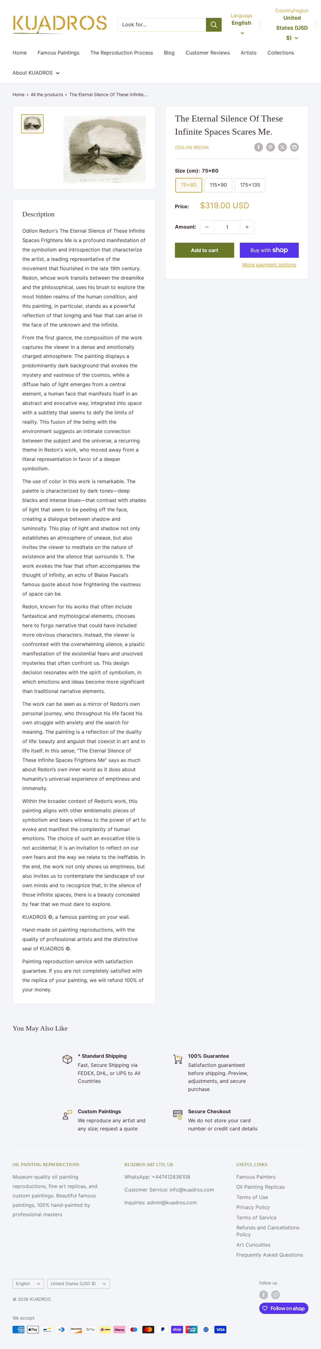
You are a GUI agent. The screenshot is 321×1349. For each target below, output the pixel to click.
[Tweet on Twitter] (282, 147)
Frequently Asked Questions (269, 1255)
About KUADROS (33, 73)
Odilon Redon (192, 147)
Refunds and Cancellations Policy (267, 1231)
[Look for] (214, 25)
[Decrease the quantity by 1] (206, 227)
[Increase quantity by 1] (247, 227)
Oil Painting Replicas (260, 1187)
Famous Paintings (58, 52)
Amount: (185, 227)
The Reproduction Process (121, 52)
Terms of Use (252, 1197)
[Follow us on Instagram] (275, 1294)
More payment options (269, 264)
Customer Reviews (208, 52)
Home (20, 52)
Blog (169, 52)
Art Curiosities (253, 1245)
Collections (280, 52)
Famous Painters (256, 1177)
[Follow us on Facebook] (263, 1294)
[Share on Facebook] (258, 147)
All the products (47, 94)
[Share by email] (294, 147)
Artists (248, 52)
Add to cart (204, 250)
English (23, 1283)
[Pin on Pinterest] (270, 147)
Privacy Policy (253, 1207)
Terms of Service (256, 1217)
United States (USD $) (73, 1283)
